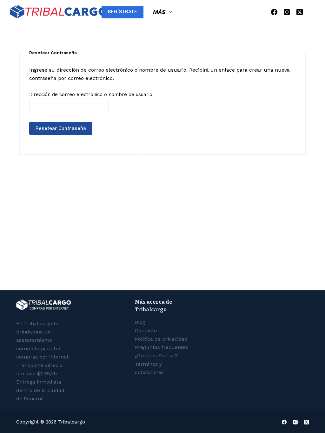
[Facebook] (274, 12)
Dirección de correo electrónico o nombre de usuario (90, 94)
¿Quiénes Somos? (156, 355)
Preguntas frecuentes (161, 347)
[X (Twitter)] (299, 12)
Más (159, 12)
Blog (140, 322)
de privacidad (161, 339)
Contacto (146, 330)
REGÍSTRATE (122, 12)
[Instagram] (287, 12)
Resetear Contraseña (61, 128)
